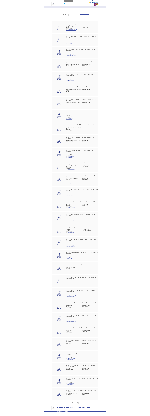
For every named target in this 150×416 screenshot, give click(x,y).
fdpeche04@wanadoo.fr (71, 67)
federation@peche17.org (71, 232)
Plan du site (66, 411)
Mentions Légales (59, 411)
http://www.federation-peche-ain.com (71, 30)
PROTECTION (76, 3)
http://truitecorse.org (69, 271)
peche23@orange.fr (70, 308)
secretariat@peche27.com (71, 358)
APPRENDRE (70, 3)
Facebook (72, 403)
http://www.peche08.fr (69, 119)
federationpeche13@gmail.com (72, 182)
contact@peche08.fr (70, 118)
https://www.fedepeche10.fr (69, 143)
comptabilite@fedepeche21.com (72, 283)
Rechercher (64, 14)
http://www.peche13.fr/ (69, 183)
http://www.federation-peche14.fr (70, 195)
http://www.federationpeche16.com (70, 220)
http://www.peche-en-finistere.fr (70, 384)
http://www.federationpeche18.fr (70, 246)
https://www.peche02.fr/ (69, 43)
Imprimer (78, 403)
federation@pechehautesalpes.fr (72, 79)
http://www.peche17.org (69, 233)
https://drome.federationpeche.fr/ (70, 346)
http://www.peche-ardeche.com (70, 105)
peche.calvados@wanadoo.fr (71, 194)
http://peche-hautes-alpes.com (70, 80)
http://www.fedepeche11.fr (69, 157)
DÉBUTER (81, 3)
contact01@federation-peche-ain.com (73, 29)
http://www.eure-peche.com (69, 359)
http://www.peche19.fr (69, 258)
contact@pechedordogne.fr (71, 320)
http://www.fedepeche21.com (70, 284)
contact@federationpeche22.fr (72, 295)
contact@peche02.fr (70, 42)
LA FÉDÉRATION (59, 3)
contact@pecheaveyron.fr (71, 169)
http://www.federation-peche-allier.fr (71, 55)
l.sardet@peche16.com (71, 219)
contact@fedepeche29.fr (71, 383)
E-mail (76, 403)
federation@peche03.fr (71, 54)
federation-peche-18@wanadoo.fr (72, 245)
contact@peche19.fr (70, 257)
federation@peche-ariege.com (72, 131)
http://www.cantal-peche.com (70, 208)
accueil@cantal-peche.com (71, 207)
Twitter (74, 403)
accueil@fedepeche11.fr (71, 156)
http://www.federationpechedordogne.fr (71, 321)
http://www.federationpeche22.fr (70, 296)
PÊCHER (65, 3)
